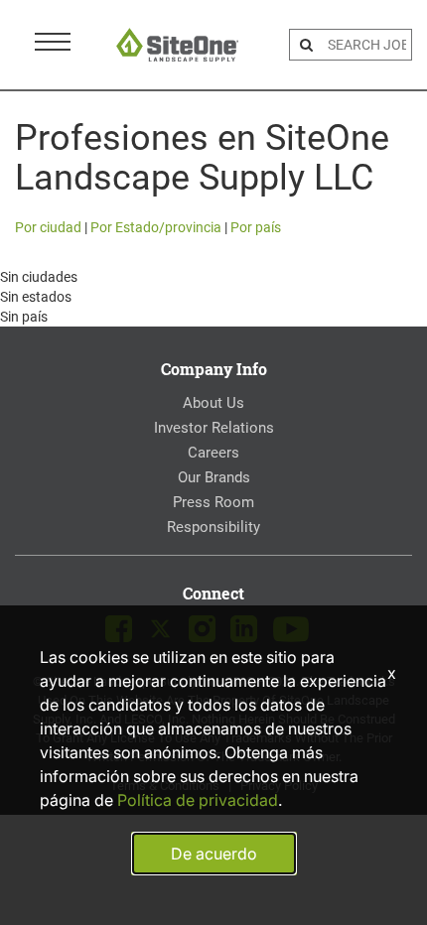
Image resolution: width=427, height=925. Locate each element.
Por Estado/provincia (155, 227)
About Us (213, 403)
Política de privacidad (197, 800)
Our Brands (214, 477)
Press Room (213, 502)
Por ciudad (48, 227)
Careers (213, 453)
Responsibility (213, 527)
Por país (255, 227)
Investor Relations (214, 428)
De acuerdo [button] (214, 853)
